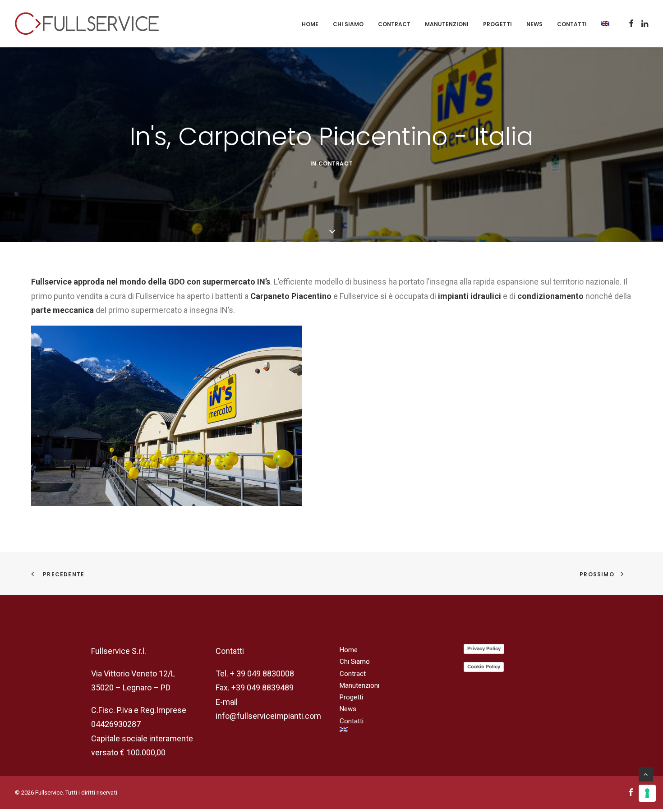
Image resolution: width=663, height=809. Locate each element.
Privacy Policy (484, 648)
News (534, 24)
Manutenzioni (447, 24)
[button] (631, 23)
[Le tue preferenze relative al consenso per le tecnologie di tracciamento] (647, 793)
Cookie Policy (483, 666)
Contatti (572, 24)
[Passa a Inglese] (602, 23)
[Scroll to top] (646, 774)
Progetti (497, 24)
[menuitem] (310, 24)
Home (310, 24)
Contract (394, 24)
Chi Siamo (348, 24)
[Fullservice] (87, 23)
